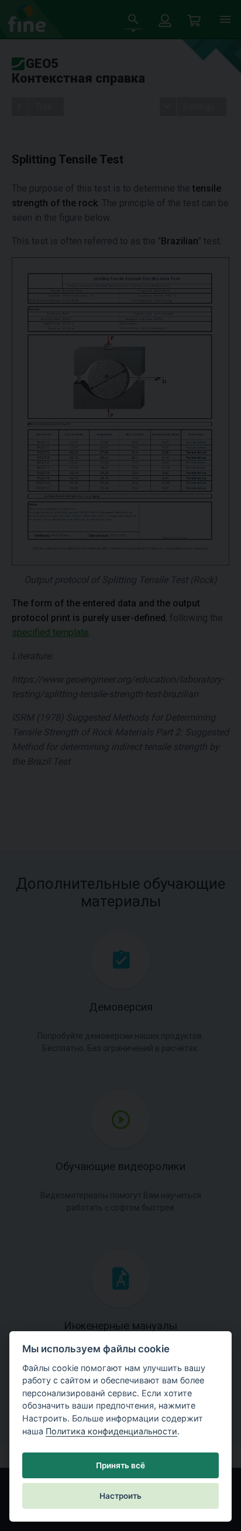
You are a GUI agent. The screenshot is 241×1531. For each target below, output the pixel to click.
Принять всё (120, 1465)
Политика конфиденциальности (111, 1431)
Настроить (120, 1496)
